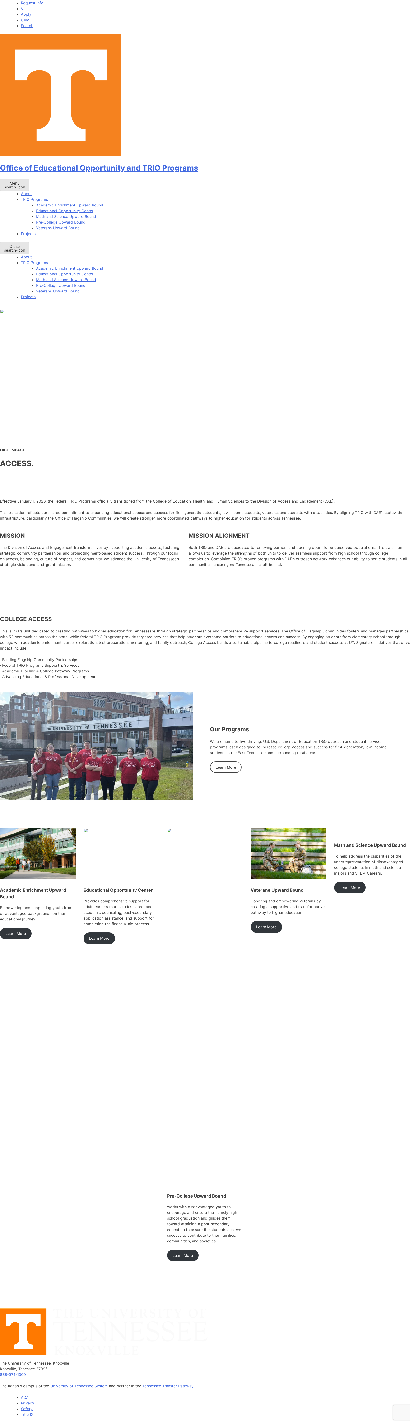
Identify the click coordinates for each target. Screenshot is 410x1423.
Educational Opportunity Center (64, 210)
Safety (27, 1408)
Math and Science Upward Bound (66, 216)
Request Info (32, 2)
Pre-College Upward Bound (60, 222)
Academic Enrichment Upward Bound (69, 205)
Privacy (27, 1403)
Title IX (27, 1414)
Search (27, 25)
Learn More (226, 767)
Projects (28, 233)
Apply (26, 14)
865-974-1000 (13, 1374)
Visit (25, 8)
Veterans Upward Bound (58, 227)
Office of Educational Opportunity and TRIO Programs (99, 167)
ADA (25, 1397)
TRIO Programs (34, 199)
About (26, 193)
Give (25, 20)
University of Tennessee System (79, 1386)
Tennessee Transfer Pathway (167, 1386)
